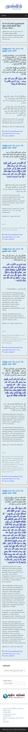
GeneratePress (22, 729)
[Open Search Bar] (26, 15)
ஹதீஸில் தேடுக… (8, 680)
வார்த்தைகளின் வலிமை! (9, 714)
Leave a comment (9, 136)
